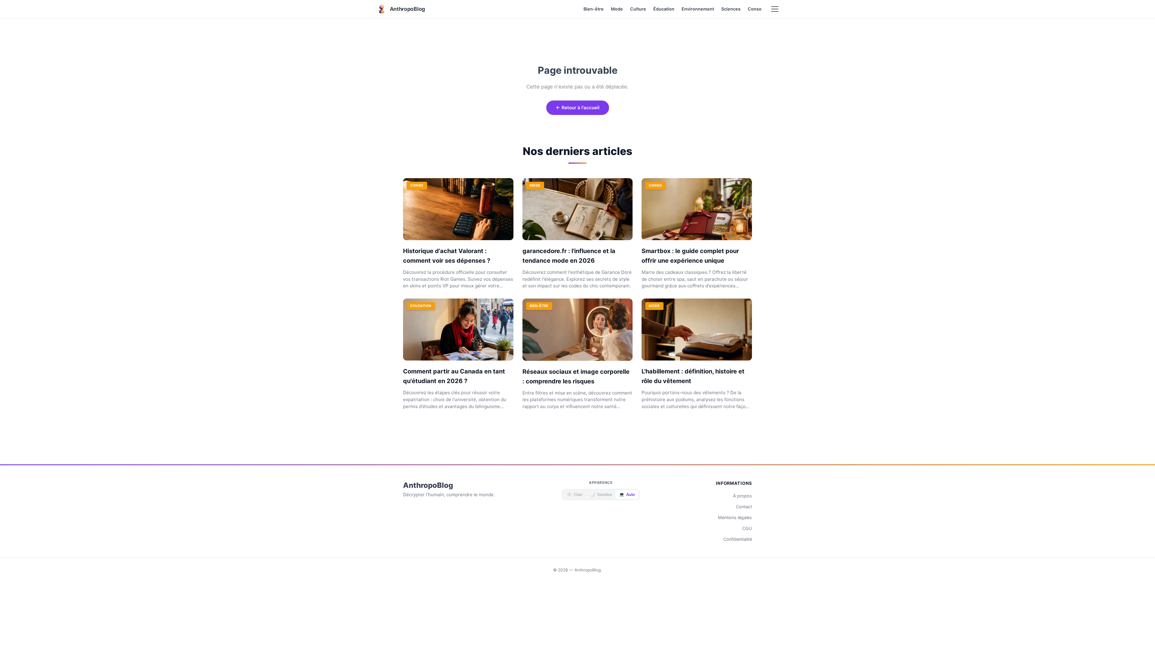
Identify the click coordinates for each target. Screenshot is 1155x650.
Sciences (731, 8)
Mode (617, 8)
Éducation (663, 8)
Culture (638, 8)
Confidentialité (737, 539)
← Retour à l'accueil (577, 107)
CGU (747, 528)
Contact (744, 506)
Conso (755, 8)
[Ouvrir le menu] (774, 9)
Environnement (698, 8)
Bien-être (594, 8)
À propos (742, 495)
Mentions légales (735, 517)
